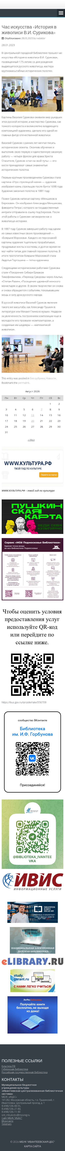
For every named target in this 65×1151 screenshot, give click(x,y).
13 (32, 415)
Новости (51, 378)
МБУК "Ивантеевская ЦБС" (37, 1141)
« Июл (31, 439)
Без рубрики (37, 378)
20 (32, 420)
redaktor (40, 38)
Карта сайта (32, 1146)
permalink (23, 382)
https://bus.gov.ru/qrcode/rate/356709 (24, 702)
